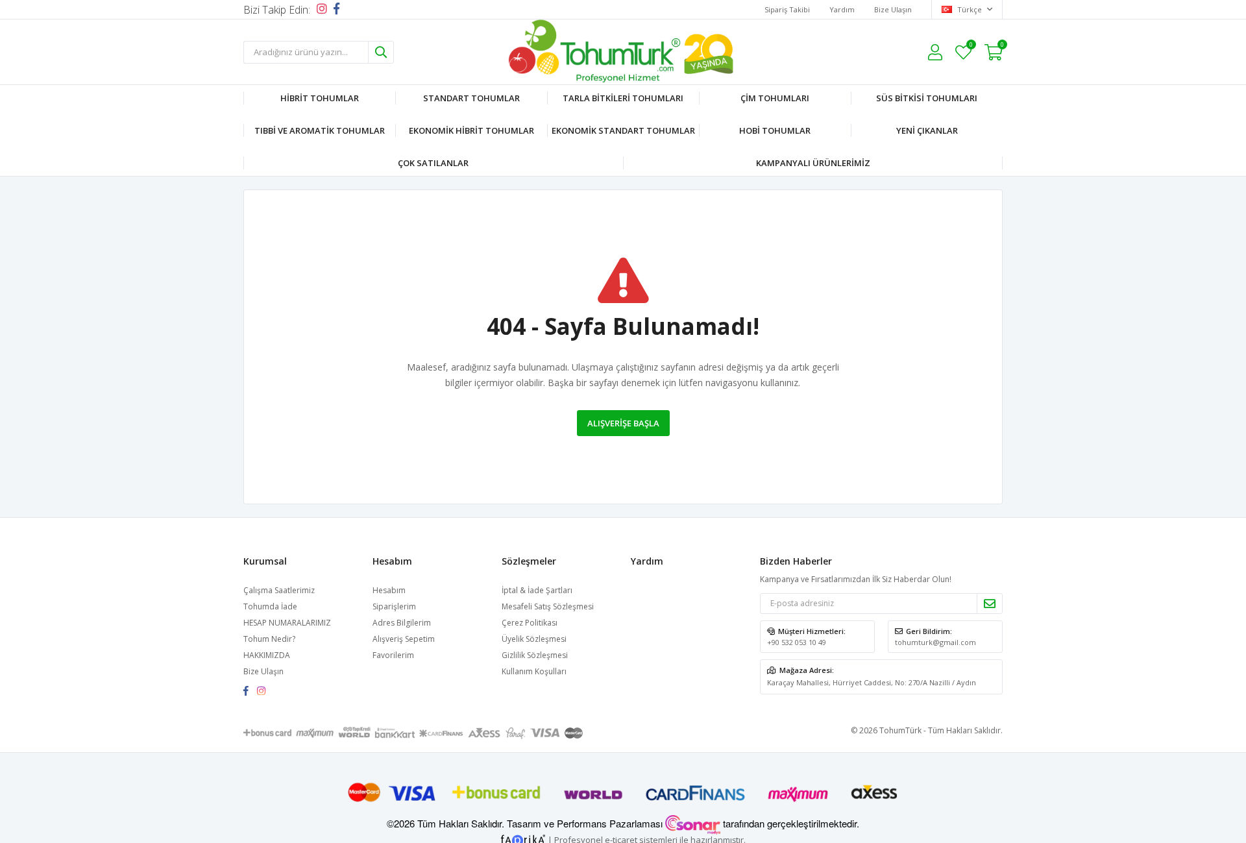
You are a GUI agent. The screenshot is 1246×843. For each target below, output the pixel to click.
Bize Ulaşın (893, 9)
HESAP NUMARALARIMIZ (287, 622)
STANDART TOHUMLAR (471, 98)
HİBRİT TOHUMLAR (319, 98)
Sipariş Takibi (787, 9)
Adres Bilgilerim (402, 622)
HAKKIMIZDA (266, 655)
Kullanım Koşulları (534, 671)
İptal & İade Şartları (537, 590)
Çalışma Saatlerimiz (279, 590)
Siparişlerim (394, 606)
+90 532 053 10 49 (796, 642)
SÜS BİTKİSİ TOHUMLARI (926, 98)
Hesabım (389, 590)
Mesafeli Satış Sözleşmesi (548, 606)
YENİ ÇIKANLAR (927, 130)
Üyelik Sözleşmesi (534, 638)
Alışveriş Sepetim (404, 638)
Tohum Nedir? (269, 638)
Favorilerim (970, 46)
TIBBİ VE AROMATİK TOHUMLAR (319, 130)
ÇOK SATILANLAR (433, 163)
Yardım (842, 9)
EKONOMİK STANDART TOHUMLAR (623, 130)
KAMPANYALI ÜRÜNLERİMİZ (813, 163)
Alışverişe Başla (623, 423)
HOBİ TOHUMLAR (775, 130)
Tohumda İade (270, 606)
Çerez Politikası (529, 622)
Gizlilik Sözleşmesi (535, 655)
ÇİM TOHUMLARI (774, 98)
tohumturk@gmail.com (935, 642)
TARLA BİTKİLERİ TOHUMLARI (623, 98)
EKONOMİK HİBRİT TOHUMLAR (471, 130)
